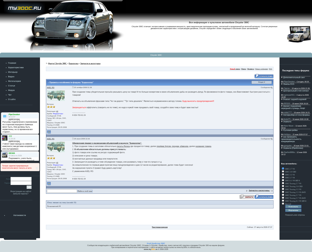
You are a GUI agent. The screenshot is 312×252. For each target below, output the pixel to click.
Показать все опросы (295, 215)
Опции (261, 82)
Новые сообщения (261, 69)
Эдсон (287, 88)
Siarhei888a (289, 152)
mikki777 (288, 112)
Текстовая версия (160, 227)
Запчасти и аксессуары (90, 63)
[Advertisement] (160, 217)
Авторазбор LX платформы (296, 115)
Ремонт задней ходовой (294, 99)
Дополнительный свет (294, 77)
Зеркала (287, 121)
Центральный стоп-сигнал (296, 91)
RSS (270, 69)
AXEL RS (50, 87)
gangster (288, 146)
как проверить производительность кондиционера (291, 139)
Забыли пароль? (20, 194)
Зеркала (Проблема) (293, 148)
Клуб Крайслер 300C (156, 243)
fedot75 (287, 119)
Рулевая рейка (290, 130)
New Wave (288, 126)
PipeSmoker (289, 82)
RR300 (287, 103)
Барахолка (73, 63)
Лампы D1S (288, 84)
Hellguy (287, 134)
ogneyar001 (289, 95)
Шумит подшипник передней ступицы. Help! (293, 107)
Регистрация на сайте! (20, 191)
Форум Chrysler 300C (57, 63)
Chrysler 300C (156, 55)
